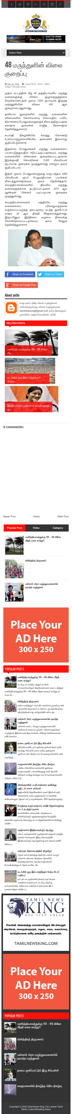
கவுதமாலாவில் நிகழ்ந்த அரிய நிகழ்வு (36, 764)
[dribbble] (44, 4)
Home (36, 516)
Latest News (30, 84)
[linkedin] (52, 4)
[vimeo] (28, 4)
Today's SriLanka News (15, 87)
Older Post (63, 516)
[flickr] (36, 4)
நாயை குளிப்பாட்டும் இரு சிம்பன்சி (34, 743)
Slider (46, 84)
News (40, 84)
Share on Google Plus (24, 284)
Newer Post (9, 516)
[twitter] (19, 4)
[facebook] (11, 4)
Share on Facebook (23, 274)
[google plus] (60, 4)
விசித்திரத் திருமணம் (35, 560)
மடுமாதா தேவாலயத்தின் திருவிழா (35, 851)
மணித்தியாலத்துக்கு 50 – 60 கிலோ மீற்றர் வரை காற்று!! (39, 1025)
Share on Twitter (53, 274)
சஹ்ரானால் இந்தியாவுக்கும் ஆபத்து (35, 830)
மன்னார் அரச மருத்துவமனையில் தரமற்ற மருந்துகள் (37, 1056)
